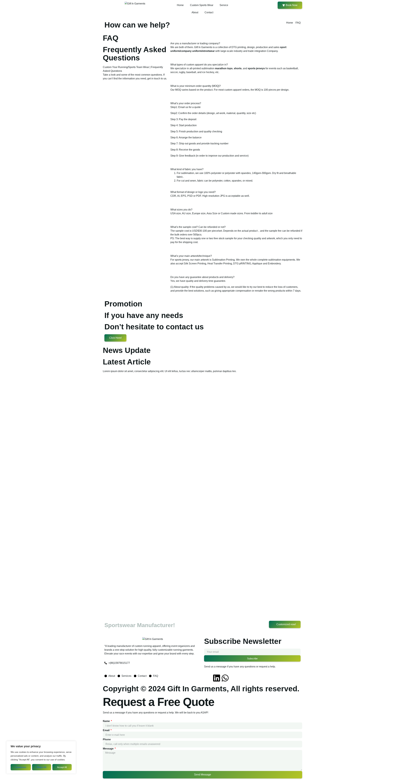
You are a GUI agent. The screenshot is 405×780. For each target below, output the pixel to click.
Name (106, 721)
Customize (21, 767)
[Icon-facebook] (208, 678)
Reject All (41, 767)
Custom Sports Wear (201, 5)
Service (224, 5)
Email (106, 730)
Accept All (62, 767)
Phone (107, 739)
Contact (209, 12)
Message (108, 748)
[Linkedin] (217, 678)
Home (180, 5)
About (195, 12)
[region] (41, 757)
